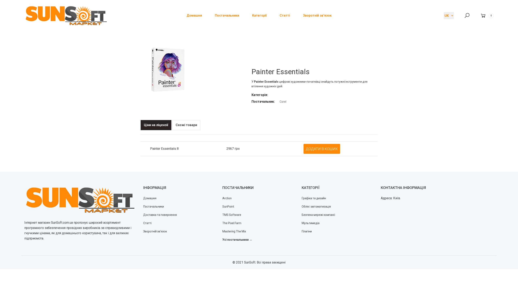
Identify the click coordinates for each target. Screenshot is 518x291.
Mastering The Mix (234, 231)
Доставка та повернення (160, 214)
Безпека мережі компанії (318, 214)
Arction (227, 198)
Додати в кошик (322, 149)
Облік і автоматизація (316, 206)
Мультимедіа (311, 223)
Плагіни (307, 231)
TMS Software (231, 214)
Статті (147, 223)
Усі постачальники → (237, 239)
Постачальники (153, 206)
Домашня (149, 198)
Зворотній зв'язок (155, 231)
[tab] (156, 125)
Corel (283, 101)
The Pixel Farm (231, 223)
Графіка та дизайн (314, 198)
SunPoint (228, 206)
